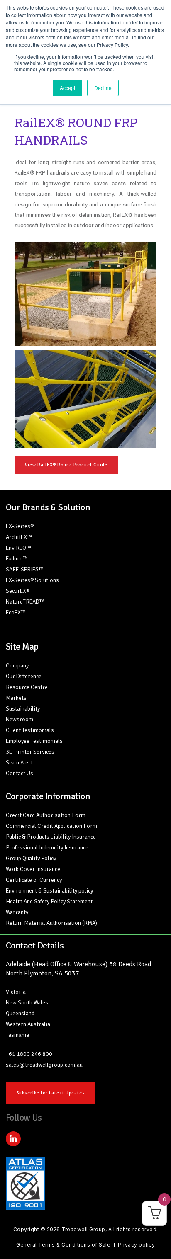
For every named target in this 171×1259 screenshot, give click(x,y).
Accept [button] (67, 87)
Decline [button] (103, 87)
